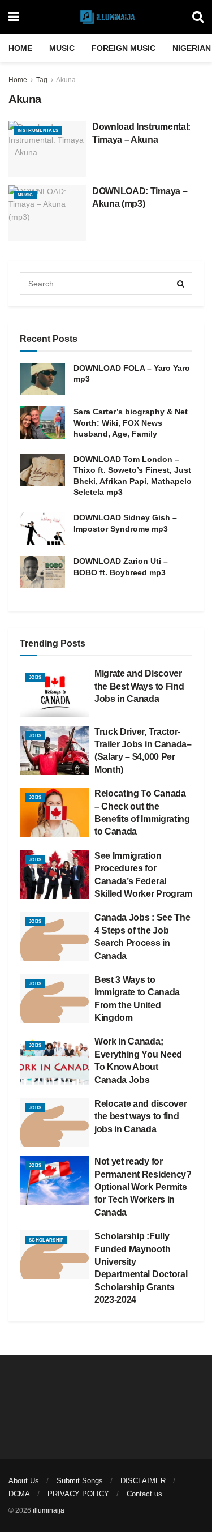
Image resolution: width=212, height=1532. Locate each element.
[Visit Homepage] (106, 17)
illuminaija (48, 1510)
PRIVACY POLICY (78, 1494)
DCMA (19, 1494)
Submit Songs (80, 1481)
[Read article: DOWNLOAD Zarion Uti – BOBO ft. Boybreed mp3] (42, 572)
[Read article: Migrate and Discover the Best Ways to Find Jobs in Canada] (54, 692)
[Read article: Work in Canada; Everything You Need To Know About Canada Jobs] (54, 1060)
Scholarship (46, 1240)
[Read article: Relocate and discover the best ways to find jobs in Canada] (54, 1122)
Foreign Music (123, 48)
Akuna (66, 80)
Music (62, 48)
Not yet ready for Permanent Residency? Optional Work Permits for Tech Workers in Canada (143, 1187)
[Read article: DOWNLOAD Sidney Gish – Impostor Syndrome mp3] (42, 528)
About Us (23, 1481)
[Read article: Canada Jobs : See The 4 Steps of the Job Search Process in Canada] (54, 936)
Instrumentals (38, 130)
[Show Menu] (13, 17)
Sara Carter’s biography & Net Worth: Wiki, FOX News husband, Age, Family (130, 422)
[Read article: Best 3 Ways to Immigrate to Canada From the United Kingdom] (54, 998)
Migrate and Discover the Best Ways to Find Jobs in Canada (139, 686)
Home (20, 48)
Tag (41, 80)
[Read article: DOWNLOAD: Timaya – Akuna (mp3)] (47, 213)
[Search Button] (198, 17)
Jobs (35, 677)
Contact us (144, 1494)
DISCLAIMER (143, 1481)
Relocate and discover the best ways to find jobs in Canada (140, 1116)
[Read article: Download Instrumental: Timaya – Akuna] (47, 149)
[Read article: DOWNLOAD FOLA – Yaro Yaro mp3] (42, 379)
